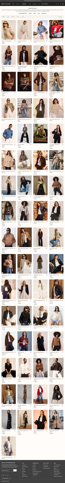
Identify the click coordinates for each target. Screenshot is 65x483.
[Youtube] (7, 475)
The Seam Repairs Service (37, 471)
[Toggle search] (56, 4)
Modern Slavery (56, 469)
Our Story (34, 465)
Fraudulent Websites (57, 473)
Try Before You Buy (46, 468)
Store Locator (45, 465)
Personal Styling (25, 466)
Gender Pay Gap (56, 471)
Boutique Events (35, 473)
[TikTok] (6, 475)
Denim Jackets (43, 13)
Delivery (23, 468)
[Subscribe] (15, 470)
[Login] (58, 3)
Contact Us (24, 465)
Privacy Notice (56, 466)
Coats (39, 13)
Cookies (55, 468)
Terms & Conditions (57, 465)
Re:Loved (34, 469)
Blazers (30, 13)
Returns (23, 469)
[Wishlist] (60, 4)
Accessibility (35, 474)
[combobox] (60, 17)
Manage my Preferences (58, 476)
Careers (34, 466)
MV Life (34, 468)
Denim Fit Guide (25, 476)
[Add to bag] (3, 38)
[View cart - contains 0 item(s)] (62, 4)
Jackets (34, 13)
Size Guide (24, 474)
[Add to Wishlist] (14, 41)
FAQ (23, 473)
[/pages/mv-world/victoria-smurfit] (40, 133)
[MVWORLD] (45, 3)
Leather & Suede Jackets (23, 13)
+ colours (3, 95)
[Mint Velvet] (6, 3)
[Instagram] (3, 475)
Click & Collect (45, 466)
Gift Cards (24, 471)
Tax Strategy (56, 474)
